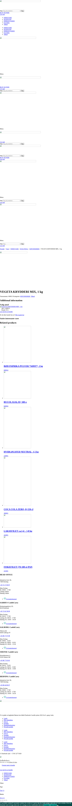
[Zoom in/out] (6, 800)
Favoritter (7, 23)
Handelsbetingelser (9, 725)
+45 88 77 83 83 (5, 660)
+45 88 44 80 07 (5, 685)
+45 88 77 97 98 (5, 636)
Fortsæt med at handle (8, 765)
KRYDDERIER (34, 249)
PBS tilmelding (8, 720)
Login (5, 718)
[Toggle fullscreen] (4, 800)
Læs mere (53, 805)
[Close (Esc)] (1, 800)
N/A (2, 798)
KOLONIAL (24, 249)
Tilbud (6, 24)
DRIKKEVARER (9, 21)
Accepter (46, 805)
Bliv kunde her (19, 315)
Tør (2, 790)
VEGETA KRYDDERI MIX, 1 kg (12, 306)
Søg (1, 11)
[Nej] (57, 805)
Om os (6, 722)
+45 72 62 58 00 (5, 611)
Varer (7, 249)
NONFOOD (7, 19)
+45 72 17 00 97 (5, 585)
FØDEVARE (8, 17)
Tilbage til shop (13, 762)
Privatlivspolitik (8, 727)
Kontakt (6, 723)
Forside (2, 249)
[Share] (2, 800)
